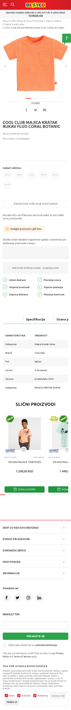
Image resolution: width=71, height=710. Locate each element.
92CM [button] (7, 186)
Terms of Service (22, 656)
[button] (24, 450)
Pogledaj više (36, 15)
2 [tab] (35, 98)
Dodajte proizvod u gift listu (26, 229)
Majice (58, 21)
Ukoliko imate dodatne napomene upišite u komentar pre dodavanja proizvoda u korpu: (34, 241)
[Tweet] (35, 110)
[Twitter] (17, 597)
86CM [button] (55, 176)
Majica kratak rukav (14, 24)
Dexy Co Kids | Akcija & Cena (17, 21)
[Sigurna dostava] (5, 294)
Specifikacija (35, 319)
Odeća (49, 21)
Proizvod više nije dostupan (36, 203)
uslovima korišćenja (46, 645)
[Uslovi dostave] (5, 279)
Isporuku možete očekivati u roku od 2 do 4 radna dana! (35, 12)
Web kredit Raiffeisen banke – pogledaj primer (35, 268)
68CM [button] (19, 176)
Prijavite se (36, 636)
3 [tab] (43, 98)
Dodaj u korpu (26, 489)
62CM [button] (7, 176)
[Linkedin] (39, 597)
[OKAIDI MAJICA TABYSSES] (24, 433)
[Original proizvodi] (5, 286)
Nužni (12, 696)
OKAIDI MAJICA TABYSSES (24, 462)
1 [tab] (28, 98)
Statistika (26, 696)
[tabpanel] (35, 63)
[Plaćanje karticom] (39, 294)
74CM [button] (31, 176)
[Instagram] (28, 597)
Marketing (42, 696)
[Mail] (45, 110)
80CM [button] (43, 176)
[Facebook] (26, 110)
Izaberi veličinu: (12, 168)
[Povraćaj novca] (39, 279)
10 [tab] (68, 494)
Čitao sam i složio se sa (32, 645)
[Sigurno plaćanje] (39, 286)
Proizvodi (38, 21)
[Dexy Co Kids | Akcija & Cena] (35, 4)
